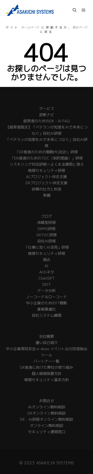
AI (46, 265)
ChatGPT (46, 278)
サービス (46, 108)
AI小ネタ (46, 272)
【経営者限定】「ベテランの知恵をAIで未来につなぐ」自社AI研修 (47, 130)
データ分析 (46, 290)
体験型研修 (46, 222)
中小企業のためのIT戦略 (46, 303)
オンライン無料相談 (46, 425)
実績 (46, 195)
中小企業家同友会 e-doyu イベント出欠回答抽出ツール (46, 352)
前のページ (80, 27)
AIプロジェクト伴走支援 (46, 176)
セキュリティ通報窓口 (46, 431)
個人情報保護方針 (47, 373)
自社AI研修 (46, 241)
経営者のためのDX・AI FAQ (46, 121)
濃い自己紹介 (46, 342)
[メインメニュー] (83, 10)
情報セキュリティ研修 (46, 170)
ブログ (46, 216)
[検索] (74, 10)
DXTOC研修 (46, 234)
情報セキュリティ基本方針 (46, 379)
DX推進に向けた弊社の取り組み (46, 367)
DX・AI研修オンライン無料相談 (46, 419)
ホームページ (30, 27)
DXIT (46, 284)
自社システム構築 (47, 315)
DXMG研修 (47, 228)
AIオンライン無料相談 (46, 407)
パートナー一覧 (46, 361)
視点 (46, 259)
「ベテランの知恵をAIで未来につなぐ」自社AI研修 (47, 142)
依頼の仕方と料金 (47, 189)
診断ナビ (46, 114)
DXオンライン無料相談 (47, 413)
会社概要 (46, 336)
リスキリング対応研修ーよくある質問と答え (46, 164)
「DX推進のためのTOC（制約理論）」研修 (46, 158)
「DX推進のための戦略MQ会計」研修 (46, 152)
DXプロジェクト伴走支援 (46, 182)
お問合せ (46, 400)
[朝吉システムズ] (30, 10)
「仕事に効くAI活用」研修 (46, 247)
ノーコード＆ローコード (46, 296)
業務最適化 (46, 309)
